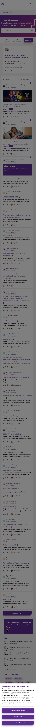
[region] (18, 705)
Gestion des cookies (10, 703)
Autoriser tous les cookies (18, 723)
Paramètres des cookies (18, 710)
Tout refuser (18, 716)
